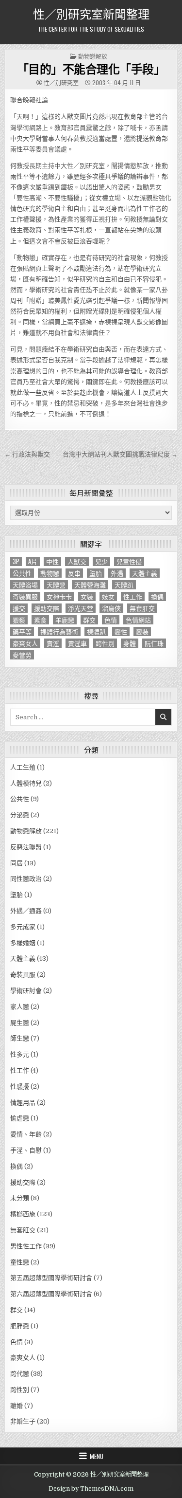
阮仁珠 (154, 643)
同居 (16, 863)
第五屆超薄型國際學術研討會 (51, 1277)
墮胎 (95, 573)
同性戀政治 (26, 878)
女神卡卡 (59, 596)
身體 (129, 643)
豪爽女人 (25, 643)
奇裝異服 (25, 596)
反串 (74, 573)
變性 (121, 631)
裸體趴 (96, 631)
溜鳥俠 (111, 608)
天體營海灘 (90, 584)
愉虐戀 (19, 1118)
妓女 (108, 596)
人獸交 (76, 561)
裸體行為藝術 (59, 631)
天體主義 (144, 573)
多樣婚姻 (22, 943)
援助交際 (46, 608)
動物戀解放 (92, 56)
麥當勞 (22, 654)
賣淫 (53, 643)
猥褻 (19, 619)
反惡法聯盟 (26, 847)
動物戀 (49, 573)
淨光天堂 (80, 608)
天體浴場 (25, 584)
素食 (40, 619)
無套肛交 (142, 608)
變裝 (142, 631)
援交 (19, 608)
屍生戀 (19, 1022)
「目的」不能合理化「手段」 (91, 68)
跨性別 (105, 643)
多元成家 (22, 927)
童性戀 (19, 1262)
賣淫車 (77, 643)
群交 (89, 619)
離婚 (16, 1405)
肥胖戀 (19, 1326)
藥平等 (22, 631)
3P (16, 561)
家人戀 (19, 1006)
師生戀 (19, 1038)
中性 (52, 561)
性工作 (132, 596)
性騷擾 (19, 1086)
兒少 (101, 561)
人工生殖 (22, 767)
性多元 (19, 1054)
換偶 (157, 596)
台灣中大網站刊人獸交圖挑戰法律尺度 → (120, 454)
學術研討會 (26, 990)
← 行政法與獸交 (27, 454)
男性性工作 (26, 1246)
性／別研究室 (61, 83)
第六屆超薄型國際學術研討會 (51, 1293)
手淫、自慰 (26, 1150)
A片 (32, 561)
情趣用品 (22, 1102)
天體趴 (124, 584)
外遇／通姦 (26, 910)
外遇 (117, 573)
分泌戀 (19, 815)
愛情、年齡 (26, 1134)
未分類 (19, 1198)
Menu (96, 1456)
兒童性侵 (129, 561)
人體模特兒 (26, 783)
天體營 (56, 584)
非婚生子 (22, 1421)
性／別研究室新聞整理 (91, 13)
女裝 (87, 596)
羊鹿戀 (64, 619)
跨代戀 (19, 1373)
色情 (110, 619)
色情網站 (138, 619)
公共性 (22, 573)
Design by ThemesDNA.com (91, 1488)
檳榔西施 (22, 1214)
